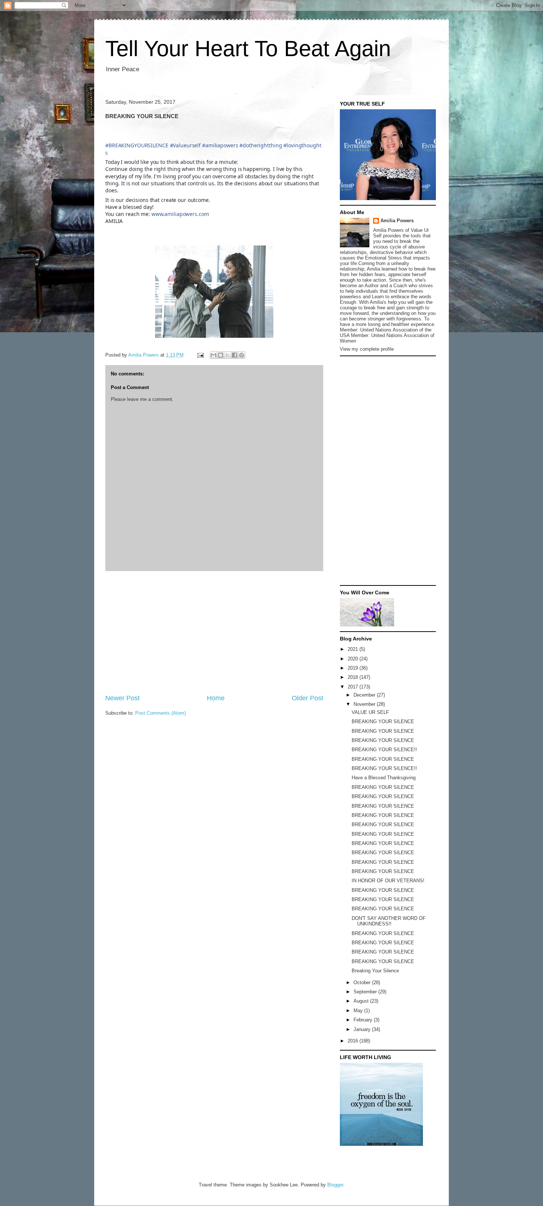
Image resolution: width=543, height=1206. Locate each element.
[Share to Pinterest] (241, 355)
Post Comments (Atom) (160, 713)
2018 (353, 677)
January (363, 1029)
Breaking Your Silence (375, 970)
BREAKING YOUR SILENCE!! (384, 749)
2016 (353, 1041)
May (359, 1010)
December (365, 695)
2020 (353, 659)
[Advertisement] (214, 632)
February (364, 1020)
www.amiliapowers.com (180, 213)
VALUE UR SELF (370, 712)
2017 (353, 687)
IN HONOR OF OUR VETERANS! (388, 880)
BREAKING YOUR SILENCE (383, 721)
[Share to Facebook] (234, 355)
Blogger (335, 1185)
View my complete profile (367, 349)
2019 (353, 668)
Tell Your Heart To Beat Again (248, 48)
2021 (353, 649)
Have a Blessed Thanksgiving (384, 777)
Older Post (307, 698)
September (366, 991)
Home (216, 698)
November (365, 704)
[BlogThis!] (220, 355)
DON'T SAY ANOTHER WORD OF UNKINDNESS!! (389, 921)
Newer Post (122, 698)
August (362, 1001)
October (363, 982)
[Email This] (213, 355)
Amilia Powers (397, 220)
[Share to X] (227, 355)
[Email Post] (200, 355)
